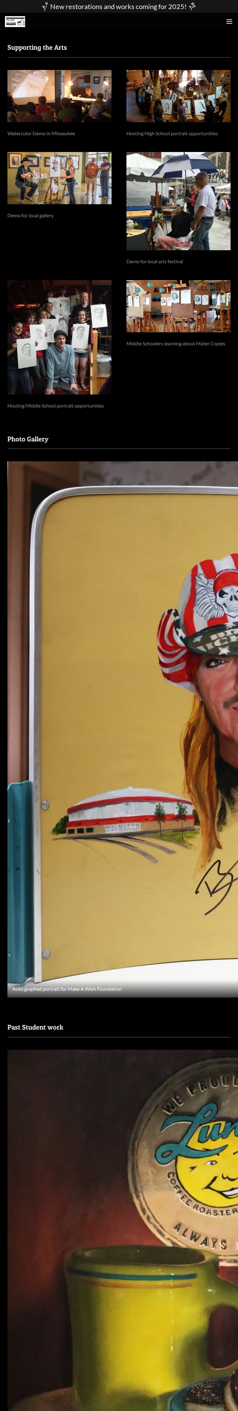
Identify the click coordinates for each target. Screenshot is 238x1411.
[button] (229, 21)
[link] (15, 21)
